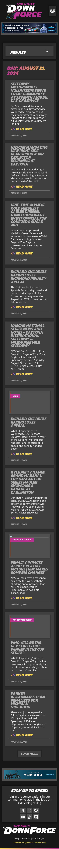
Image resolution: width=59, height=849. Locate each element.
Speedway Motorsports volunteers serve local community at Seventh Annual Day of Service (29, 92)
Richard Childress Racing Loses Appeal (29, 422)
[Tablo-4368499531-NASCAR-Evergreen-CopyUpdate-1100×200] (29, 33)
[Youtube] (23, 816)
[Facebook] (36, 810)
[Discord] (36, 816)
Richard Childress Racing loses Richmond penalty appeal (29, 277)
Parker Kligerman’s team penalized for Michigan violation (28, 700)
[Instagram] (29, 810)
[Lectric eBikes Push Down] (29, 779)
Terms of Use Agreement (23, 842)
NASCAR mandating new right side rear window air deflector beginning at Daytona (29, 155)
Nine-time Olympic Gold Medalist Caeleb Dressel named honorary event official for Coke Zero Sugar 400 (29, 215)
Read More (24, 129)
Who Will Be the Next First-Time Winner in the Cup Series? (27, 648)
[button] (47, 51)
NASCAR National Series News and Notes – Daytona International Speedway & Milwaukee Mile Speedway (28, 336)
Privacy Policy (40, 842)
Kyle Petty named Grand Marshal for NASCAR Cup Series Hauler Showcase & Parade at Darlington (28, 482)
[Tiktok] (29, 816)
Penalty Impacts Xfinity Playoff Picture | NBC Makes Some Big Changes (29, 567)
